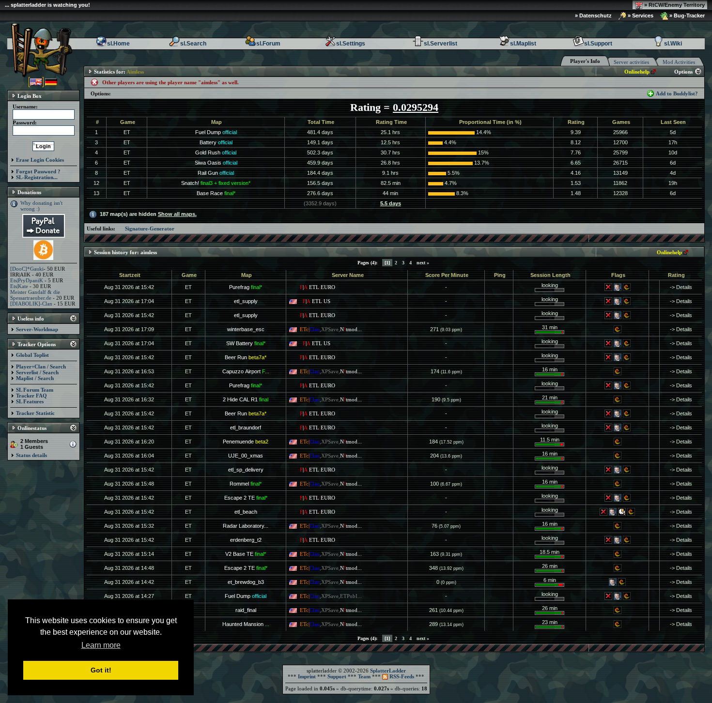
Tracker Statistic (35, 413)
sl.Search (193, 43)
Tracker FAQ (31, 395)
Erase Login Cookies (40, 160)
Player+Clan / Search (41, 366)
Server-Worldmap (37, 329)
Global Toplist (32, 355)
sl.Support (598, 43)
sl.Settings (350, 43)
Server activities (631, 62)
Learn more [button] (101, 645)
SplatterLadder (388, 670)
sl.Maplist (523, 43)
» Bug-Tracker (686, 15)
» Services (639, 15)
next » (423, 262)
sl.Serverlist (440, 43)
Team (364, 676)
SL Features (30, 401)
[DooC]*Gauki (27, 269)
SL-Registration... (37, 177)
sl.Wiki (673, 43)
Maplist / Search (35, 378)
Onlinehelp (637, 72)
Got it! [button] (101, 670)
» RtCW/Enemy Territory (674, 5)
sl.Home (118, 43)
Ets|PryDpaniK (26, 280)
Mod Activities (679, 62)
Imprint (307, 676)
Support (336, 676)
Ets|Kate (19, 286)
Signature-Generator (149, 228)
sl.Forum (268, 43)
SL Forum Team (34, 390)
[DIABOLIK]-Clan (31, 303)
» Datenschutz (593, 15)
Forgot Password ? (38, 171)
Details (684, 287)
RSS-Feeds (401, 676)
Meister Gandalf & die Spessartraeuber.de (35, 295)
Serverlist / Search (37, 372)
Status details (31, 455)
